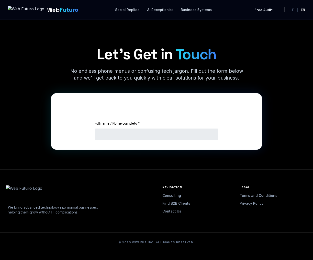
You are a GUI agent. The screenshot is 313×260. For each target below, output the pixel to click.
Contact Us (171, 211)
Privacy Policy (251, 203)
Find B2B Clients (176, 203)
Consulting (171, 195)
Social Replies (127, 10)
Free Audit (264, 10)
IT (292, 10)
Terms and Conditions (258, 195)
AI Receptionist (160, 10)
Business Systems (196, 10)
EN (303, 10)
